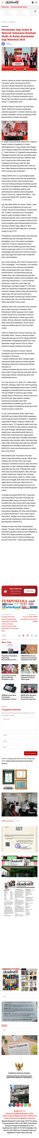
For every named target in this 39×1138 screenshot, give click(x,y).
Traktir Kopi (29, 591)
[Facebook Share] (19, 635)
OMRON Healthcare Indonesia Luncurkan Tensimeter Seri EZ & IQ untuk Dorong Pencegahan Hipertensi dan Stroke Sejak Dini (29, 658)
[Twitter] (14, 1105)
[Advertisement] (19, 562)
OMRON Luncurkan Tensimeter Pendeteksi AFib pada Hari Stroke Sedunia (10, 697)
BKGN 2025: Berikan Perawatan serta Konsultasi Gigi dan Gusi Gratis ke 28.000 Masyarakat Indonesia (29, 697)
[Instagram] (21, 1105)
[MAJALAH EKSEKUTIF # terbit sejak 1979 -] (19, 1094)
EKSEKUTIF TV (19, 1111)
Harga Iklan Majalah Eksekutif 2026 (19, 1113)
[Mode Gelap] (33, 2)
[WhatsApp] (25, 1105)
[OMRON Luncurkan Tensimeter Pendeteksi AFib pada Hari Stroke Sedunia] (10, 688)
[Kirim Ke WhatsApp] (35, 635)
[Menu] (3, 2)
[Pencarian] (36, 2)
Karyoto (8, 43)
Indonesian (9, 821)
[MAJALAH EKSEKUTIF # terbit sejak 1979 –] (12, 2)
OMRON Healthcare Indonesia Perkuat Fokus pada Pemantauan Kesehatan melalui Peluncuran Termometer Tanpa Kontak (28, 677)
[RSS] (29, 1105)
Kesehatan (5, 26)
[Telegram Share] (31, 635)
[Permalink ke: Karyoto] (3, 44)
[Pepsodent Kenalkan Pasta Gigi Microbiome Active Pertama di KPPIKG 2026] (10, 649)
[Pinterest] (18, 1105)
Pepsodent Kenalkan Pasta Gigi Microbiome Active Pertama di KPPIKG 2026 (9, 658)
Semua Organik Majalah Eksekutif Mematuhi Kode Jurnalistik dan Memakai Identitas (20, 1117)
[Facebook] (10, 1105)
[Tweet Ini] (23, 635)
